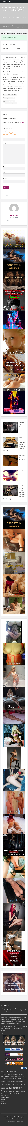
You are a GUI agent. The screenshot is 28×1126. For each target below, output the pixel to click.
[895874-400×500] (14, 917)
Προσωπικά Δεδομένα (10, 1119)
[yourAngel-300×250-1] (14, 320)
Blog (15, 1117)
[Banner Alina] (14, 802)
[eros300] (14, 403)
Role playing (10, 1093)
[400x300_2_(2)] (14, 958)
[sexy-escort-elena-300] (14, 605)
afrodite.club (7, 2)
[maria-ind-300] (14, 735)
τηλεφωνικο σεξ (4, 1095)
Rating (5, 131)
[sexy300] (14, 717)
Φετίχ (21, 1093)
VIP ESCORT (17, 1093)
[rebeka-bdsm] (14, 867)
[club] (14, 698)
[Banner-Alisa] (14, 654)
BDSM (16, 1091)
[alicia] (14, 757)
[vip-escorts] (14, 260)
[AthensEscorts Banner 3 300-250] (14, 363)
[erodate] (14, 280)
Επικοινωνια (20, 1119)
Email (4, 172)
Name (4, 166)
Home (4, 1117)
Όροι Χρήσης (21, 1117)
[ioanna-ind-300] (14, 676)
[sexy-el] (14, 823)
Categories (10, 1117)
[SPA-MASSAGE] (14, 563)
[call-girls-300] (14, 341)
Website (5, 178)
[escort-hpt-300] (14, 540)
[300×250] (14, 239)
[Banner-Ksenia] (14, 780)
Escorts (5, 1093)
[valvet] (14, 382)
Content (5, 143)
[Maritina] (14, 585)
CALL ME (20, 1091)
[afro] (14, 631)
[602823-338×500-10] (14, 890)
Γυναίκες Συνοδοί (7, 17)
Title (4, 137)
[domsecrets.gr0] (14, 844)
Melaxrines (14, 215)
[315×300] (14, 300)
